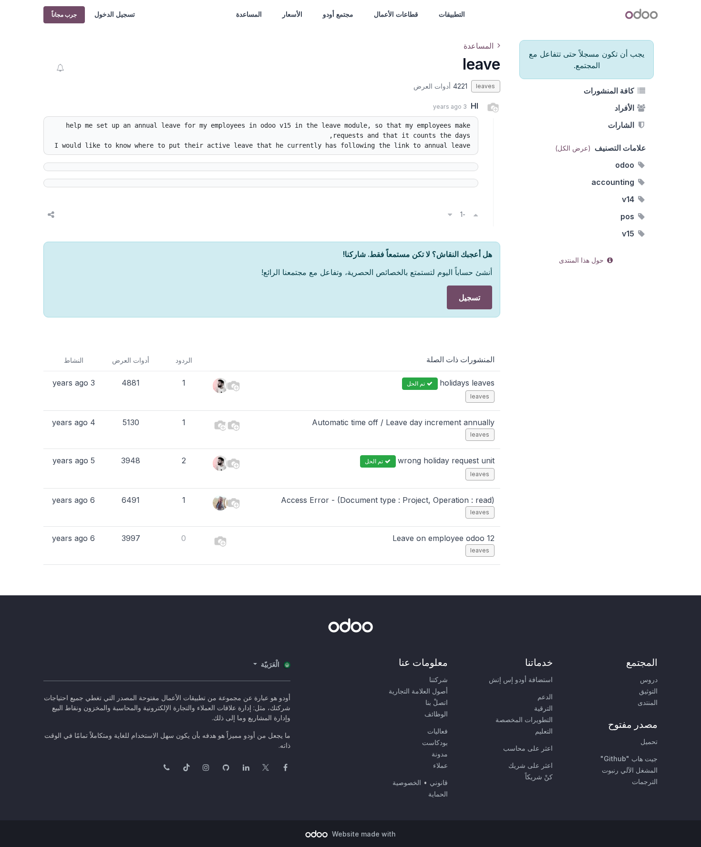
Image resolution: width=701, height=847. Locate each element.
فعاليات (437, 731)
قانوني (439, 782)
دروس (649, 679)
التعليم (544, 731)
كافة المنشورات (610, 90)
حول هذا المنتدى (582, 260)
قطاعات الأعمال (396, 14)
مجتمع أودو (338, 14)
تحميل (649, 741)
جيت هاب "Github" (629, 759)
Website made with (363, 834)
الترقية (543, 708)
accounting (613, 182)
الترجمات (645, 781)
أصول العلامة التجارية (418, 691)
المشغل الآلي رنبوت (630, 770)
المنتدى (648, 702)
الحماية (438, 794)
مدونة (440, 754)
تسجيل (469, 297)
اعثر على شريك (530, 765)
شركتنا (438, 679)
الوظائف (436, 714)
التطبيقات (452, 14)
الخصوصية (406, 782)
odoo (625, 165)
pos (628, 216)
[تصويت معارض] (449, 214)
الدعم (545, 697)
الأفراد (625, 107)
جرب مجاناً (64, 14)
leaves (485, 86)
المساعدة (249, 14)
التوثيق (648, 691)
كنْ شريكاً (539, 777)
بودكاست (435, 742)
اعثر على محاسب (528, 748)
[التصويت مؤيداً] (475, 214)
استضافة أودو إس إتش (521, 679)
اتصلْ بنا (436, 702)
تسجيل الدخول (114, 14)
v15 (629, 233)
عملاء (440, 765)
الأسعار (292, 14)
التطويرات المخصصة (524, 719)
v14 (629, 199)
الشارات (622, 125)
